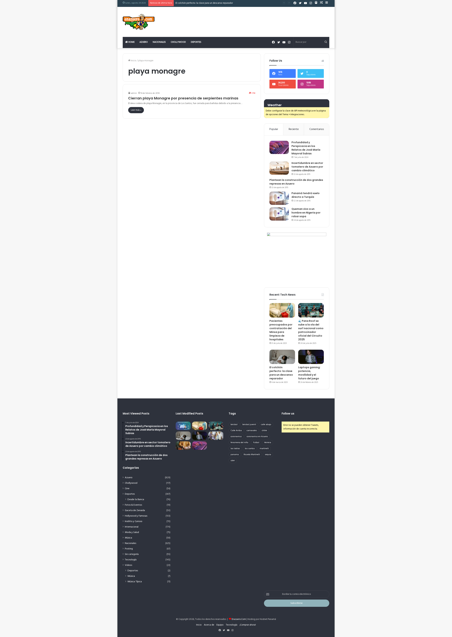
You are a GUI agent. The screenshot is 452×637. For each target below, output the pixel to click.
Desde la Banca (135, 499)
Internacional (131, 527)
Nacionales (159, 42)
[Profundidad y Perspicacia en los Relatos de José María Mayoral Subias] (279, 147)
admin (134, 93)
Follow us (288, 413)
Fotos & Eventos (133, 505)
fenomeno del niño (239, 442)
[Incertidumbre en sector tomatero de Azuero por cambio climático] (279, 168)
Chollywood (178, 42)
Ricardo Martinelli (252, 454)
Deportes (196, 42)
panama (235, 454)
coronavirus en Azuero (257, 436)
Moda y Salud (132, 532)
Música (128, 538)
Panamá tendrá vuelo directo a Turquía (306, 195)
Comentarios (316, 129)
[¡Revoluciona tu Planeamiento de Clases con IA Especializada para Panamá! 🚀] (183, 426)
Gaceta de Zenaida (135, 510)
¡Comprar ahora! (248, 625)
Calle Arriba (236, 430)
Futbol (256, 442)
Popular (273, 129)
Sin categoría (132, 554)
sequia (268, 454)
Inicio (133, 61)
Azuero (143, 42)
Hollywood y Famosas (136, 516)
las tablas (235, 448)
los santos (250, 448)
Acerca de (209, 625)
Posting (129, 549)
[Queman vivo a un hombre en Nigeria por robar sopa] (279, 214)
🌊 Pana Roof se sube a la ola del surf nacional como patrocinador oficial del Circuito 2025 (310, 330)
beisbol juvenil (249, 424)
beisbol (234, 424)
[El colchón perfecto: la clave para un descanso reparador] (282, 357)
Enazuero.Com (239, 619)
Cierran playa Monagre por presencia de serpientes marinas (183, 98)
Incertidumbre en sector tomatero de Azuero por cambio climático (307, 166)
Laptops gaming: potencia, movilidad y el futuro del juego (309, 373)
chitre (264, 430)
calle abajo (266, 424)
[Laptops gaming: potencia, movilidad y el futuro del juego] (311, 357)
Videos (128, 565)
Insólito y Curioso (133, 521)
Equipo (220, 625)
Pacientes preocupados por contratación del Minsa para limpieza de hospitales (280, 330)
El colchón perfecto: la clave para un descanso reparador (204, 3)
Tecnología (130, 560)
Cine (127, 488)
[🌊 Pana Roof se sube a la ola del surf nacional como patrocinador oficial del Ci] (311, 310)
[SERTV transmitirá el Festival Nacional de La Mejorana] (215, 435)
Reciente (294, 129)
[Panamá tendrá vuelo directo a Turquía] (279, 198)
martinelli (264, 448)
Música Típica (134, 581)
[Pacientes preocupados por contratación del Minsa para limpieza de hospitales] (282, 310)
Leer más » (136, 110)
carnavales (252, 430)
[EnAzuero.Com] (138, 22)
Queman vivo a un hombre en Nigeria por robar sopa (306, 212)
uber (233, 460)
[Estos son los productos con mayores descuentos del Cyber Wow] (183, 445)
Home (131, 42)
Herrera (267, 442)
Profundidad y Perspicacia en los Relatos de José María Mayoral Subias (306, 148)
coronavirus (236, 436)
